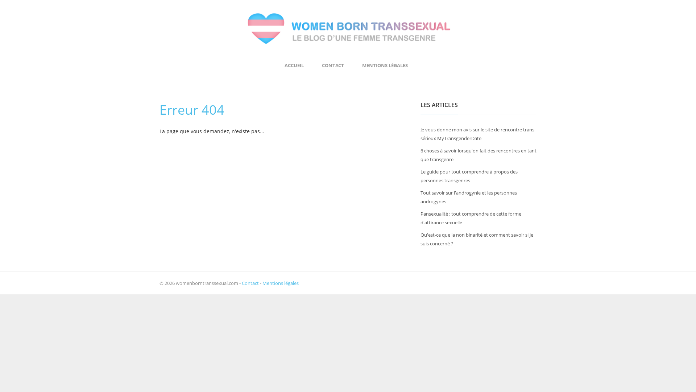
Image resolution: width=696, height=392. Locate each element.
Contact (333, 65)
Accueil (294, 65)
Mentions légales (385, 65)
